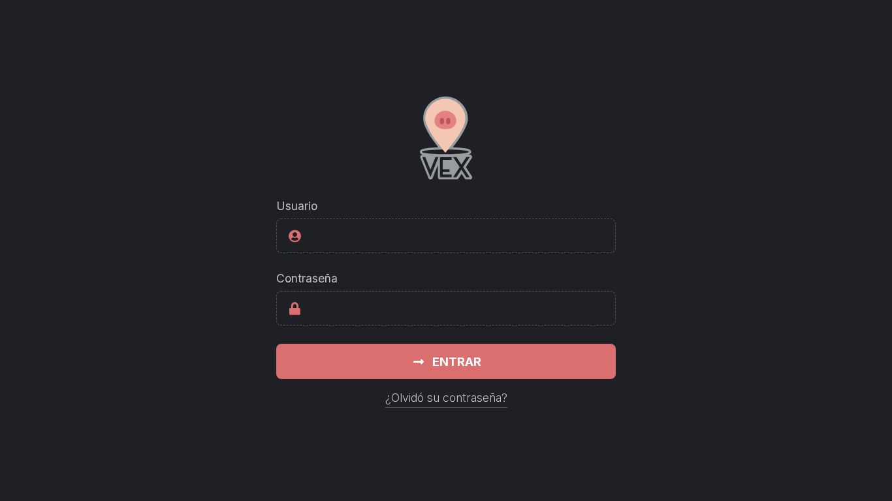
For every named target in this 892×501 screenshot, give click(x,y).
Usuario (296, 206)
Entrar (456, 361)
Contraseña (307, 278)
